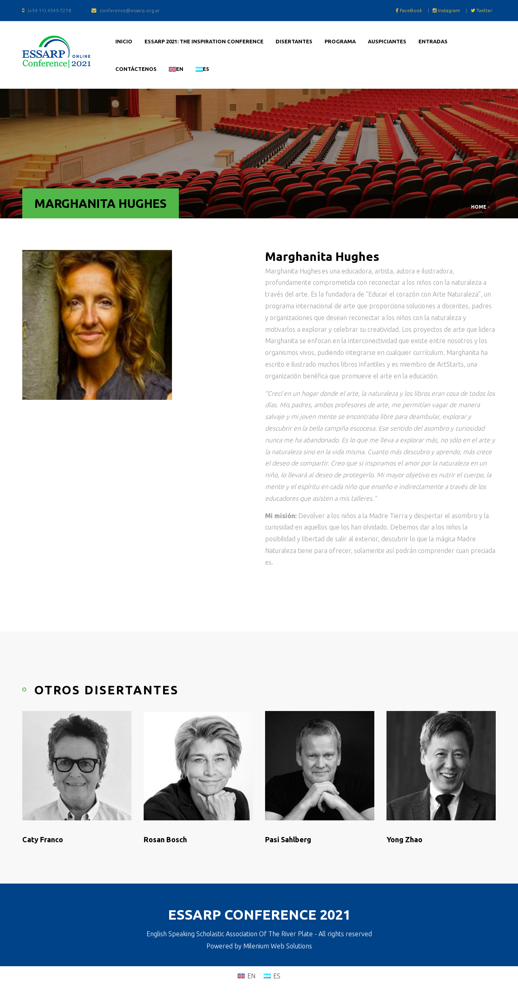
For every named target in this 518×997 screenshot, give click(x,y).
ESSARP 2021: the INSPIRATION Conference (203, 41)
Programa (340, 41)
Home (478, 206)
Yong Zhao (404, 839)
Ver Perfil (59, 814)
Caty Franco (42, 839)
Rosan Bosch (165, 839)
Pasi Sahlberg (288, 839)
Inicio (123, 41)
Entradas (433, 41)
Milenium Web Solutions (277, 946)
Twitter (484, 10)
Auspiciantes (387, 41)
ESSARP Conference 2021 (259, 914)
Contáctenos (136, 69)
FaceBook (410, 10)
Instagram (448, 10)
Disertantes (294, 41)
